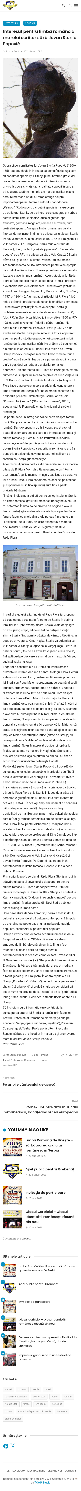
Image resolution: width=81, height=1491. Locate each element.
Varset (45, 1060)
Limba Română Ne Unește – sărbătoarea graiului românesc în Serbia (49, 1145)
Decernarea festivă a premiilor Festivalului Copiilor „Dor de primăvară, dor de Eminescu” (48, 1341)
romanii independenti (16, 1396)
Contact (70, 1470)
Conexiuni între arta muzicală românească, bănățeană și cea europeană (41, 1109)
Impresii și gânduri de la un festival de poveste (45, 1357)
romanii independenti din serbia (34, 1411)
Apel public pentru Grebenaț (49, 1169)
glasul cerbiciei (13, 1418)
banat (48, 1389)
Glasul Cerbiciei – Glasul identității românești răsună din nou (50, 1216)
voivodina (57, 1404)
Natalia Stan (11, 1404)
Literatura (11, 23)
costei (54, 1396)
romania (22, 1389)
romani (8, 1411)
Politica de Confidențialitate (25, 1470)
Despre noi (54, 1470)
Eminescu (41, 1404)
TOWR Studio (42, 1482)
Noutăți (30, 23)
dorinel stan (39, 1396)
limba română (40, 1054)
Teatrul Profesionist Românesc (19, 1060)
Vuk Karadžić (10, 1065)
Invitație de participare (45, 1192)
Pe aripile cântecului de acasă (29, 1084)
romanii (68, 1396)
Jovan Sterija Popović (14, 1054)
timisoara (62, 1411)
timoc (27, 1404)
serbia (36, 1389)
